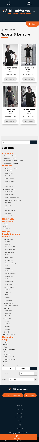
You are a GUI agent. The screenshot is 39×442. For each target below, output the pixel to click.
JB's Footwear (9, 284)
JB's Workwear (9, 189)
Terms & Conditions (14, 395)
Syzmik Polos (8, 170)
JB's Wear (7, 266)
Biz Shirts (7, 244)
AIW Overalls (8, 216)
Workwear (7, 165)
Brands (6, 236)
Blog (19, 424)
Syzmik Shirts (9, 173)
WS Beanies (8, 300)
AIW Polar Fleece (10, 210)
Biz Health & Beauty (10, 263)
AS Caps (7, 329)
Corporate (7, 153)
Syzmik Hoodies (9, 181)
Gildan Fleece (9, 316)
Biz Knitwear (8, 255)
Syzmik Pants (9, 186)
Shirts (6, 344)
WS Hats (7, 297)
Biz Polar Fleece (9, 252)
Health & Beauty (10, 359)
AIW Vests (8, 213)
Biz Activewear (9, 257)
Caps (6, 224)
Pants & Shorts (9, 357)
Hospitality (8, 219)
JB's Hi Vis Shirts (9, 194)
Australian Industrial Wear (13, 200)
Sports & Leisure (11, 234)
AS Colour (7, 319)
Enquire (31, 395)
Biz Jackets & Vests (10, 249)
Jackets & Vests (9, 349)
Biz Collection (9, 239)
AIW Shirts (8, 205)
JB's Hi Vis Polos (9, 192)
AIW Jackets (8, 208)
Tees (5, 347)
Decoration (8, 337)
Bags (6, 361)
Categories (19, 409)
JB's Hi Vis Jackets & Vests (12, 197)
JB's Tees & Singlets (10, 273)
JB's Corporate (9, 271)
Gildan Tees (8, 313)
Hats (5, 226)
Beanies (7, 229)
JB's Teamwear (9, 279)
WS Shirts (8, 292)
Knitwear (7, 354)
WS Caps (7, 295)
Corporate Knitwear (11, 163)
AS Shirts (7, 326)
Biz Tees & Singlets (10, 247)
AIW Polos (8, 202)
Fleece (6, 352)
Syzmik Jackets (9, 178)
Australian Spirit (9, 334)
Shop (5, 339)
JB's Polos (7, 268)
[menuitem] (19, 405)
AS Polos (7, 324)
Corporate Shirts (10, 158)
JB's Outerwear (9, 276)
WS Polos (7, 289)
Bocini (6, 332)
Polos (6, 342)
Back (34, 24)
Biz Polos (7, 241)
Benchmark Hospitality (11, 305)
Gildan (6, 308)
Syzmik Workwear (10, 168)
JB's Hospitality (9, 281)
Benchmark (8, 303)
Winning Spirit (9, 287)
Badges (6, 231)
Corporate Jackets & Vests (13, 161)
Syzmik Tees (8, 176)
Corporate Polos (10, 156)
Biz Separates (8, 260)
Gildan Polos (8, 310)
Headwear (8, 221)
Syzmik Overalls (9, 184)
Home (19, 405)
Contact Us (19, 428)
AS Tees (7, 321)
